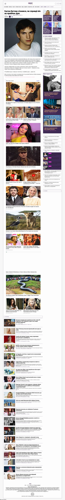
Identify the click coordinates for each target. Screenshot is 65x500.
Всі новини (6, 6)
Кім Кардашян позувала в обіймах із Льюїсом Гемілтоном (56, 18)
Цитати (48, 6)
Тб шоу (13, 6)
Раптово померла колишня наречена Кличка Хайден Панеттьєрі (51, 94)
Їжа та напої (37, 6)
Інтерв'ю (51, 6)
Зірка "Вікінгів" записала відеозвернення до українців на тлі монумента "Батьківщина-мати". (28, 445)
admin (22, 324)
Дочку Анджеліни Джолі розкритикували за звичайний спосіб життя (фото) (55, 154)
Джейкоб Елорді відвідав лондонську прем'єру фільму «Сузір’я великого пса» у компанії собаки (29, 428)
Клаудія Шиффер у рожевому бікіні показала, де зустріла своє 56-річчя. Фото (28, 393)
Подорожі (30, 6)
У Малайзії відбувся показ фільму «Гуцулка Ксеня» (51, 111)
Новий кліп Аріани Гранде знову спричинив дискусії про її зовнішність (27, 337)
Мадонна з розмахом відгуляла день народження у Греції (29, 468)
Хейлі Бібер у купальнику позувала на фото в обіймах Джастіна (27, 362)
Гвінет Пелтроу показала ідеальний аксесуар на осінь (28, 329)
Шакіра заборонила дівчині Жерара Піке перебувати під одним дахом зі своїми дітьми (47, 31)
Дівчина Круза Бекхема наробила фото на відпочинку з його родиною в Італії (55, 162)
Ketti (21, 341)
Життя (42, 6)
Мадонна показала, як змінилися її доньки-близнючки (27, 410)
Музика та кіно (18, 6)
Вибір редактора (47, 74)
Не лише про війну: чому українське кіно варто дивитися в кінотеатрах (28, 370)
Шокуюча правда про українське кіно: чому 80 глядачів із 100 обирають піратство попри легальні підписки (28, 321)
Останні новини (47, 36)
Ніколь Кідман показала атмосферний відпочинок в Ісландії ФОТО (26, 475)
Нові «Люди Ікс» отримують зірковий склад (27, 437)
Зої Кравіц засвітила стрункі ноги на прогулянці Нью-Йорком (28, 354)
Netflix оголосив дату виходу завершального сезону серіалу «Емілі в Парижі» (27, 346)
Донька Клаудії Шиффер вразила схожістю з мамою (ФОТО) (27, 418)
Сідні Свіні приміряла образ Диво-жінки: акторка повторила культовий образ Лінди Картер (29, 453)
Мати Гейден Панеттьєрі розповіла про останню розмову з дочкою (28, 378)
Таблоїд (5, 15)
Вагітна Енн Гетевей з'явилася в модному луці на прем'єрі (57, 30)
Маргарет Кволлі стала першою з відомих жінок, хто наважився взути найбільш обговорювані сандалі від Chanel (28, 386)
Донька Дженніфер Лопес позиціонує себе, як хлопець (54, 158)
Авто (33, 6)
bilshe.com (31, 485)
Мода (23, 6)
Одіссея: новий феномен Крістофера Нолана (27, 400)
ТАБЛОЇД (10, 6)
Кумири (45, 6)
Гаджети (25, 6)
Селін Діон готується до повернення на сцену (27, 460)
